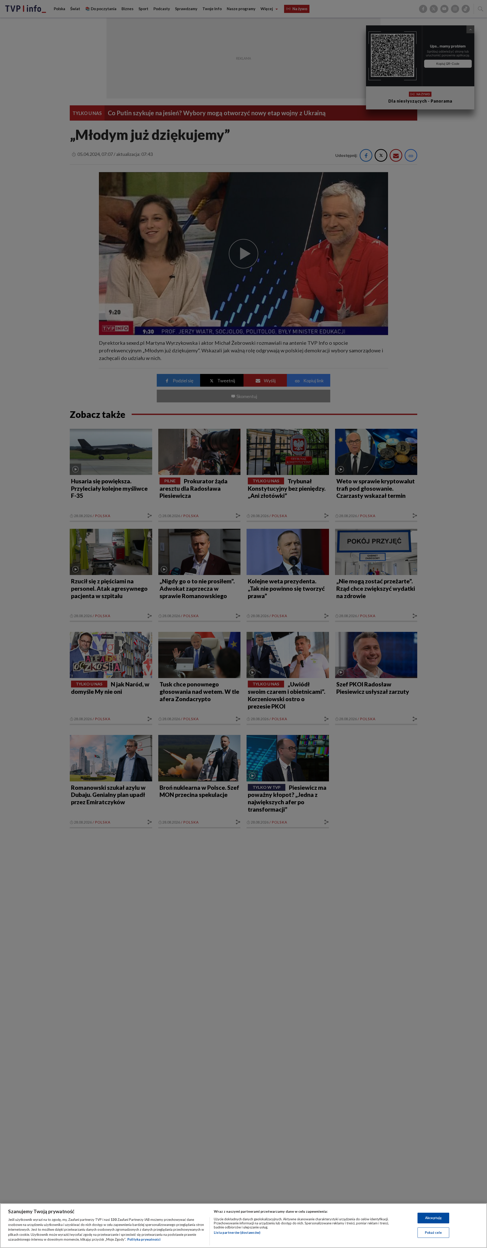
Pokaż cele (433, 1232)
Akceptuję (433, 1218)
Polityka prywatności (144, 1239)
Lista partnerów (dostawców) (237, 1232)
